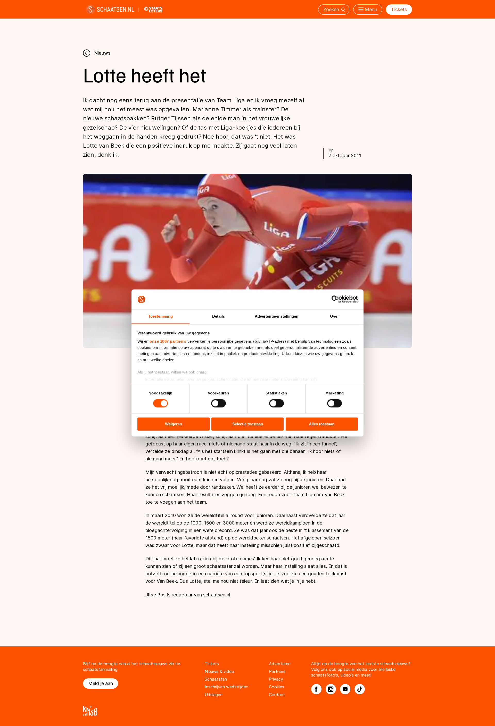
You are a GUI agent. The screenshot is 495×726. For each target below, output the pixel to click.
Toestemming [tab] (160, 316)
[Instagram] (331, 689)
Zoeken (331, 9)
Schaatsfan (216, 679)
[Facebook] (316, 689)
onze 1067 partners (168, 341)
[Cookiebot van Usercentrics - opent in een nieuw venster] (335, 299)
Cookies (276, 686)
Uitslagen (213, 694)
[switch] (218, 403)
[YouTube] (345, 689)
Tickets (399, 9)
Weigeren (173, 424)
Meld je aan (100, 683)
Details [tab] (218, 316)
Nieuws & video (219, 671)
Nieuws (102, 53)
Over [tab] (334, 316)
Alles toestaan (321, 424)
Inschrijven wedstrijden (226, 686)
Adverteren (280, 663)
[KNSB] (247, 711)
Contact (277, 694)
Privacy (276, 679)
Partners (277, 671)
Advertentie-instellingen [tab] (276, 316)
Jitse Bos (155, 594)
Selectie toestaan (247, 424)
